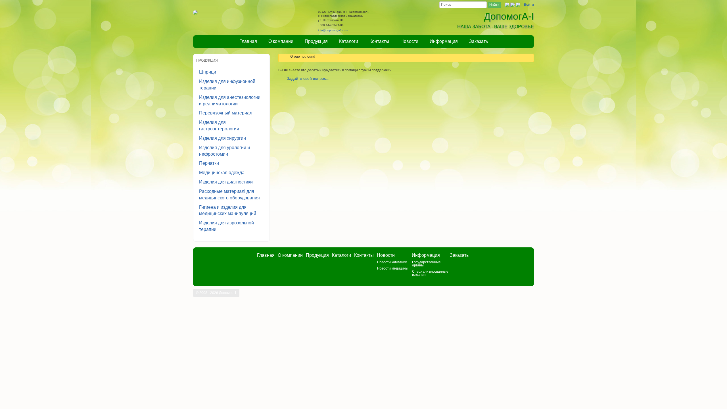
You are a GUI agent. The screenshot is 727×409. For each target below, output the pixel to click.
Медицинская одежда (222, 172)
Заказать (478, 41)
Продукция (316, 41)
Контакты (379, 41)
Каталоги (348, 41)
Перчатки (209, 163)
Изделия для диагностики (226, 182)
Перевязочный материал (225, 112)
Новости (409, 41)
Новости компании (392, 262)
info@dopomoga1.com (333, 30)
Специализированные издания (430, 273)
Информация (444, 41)
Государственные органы (426, 263)
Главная (248, 41)
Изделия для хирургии (222, 138)
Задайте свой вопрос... (308, 78)
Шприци (207, 72)
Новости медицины (392, 268)
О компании (280, 41)
